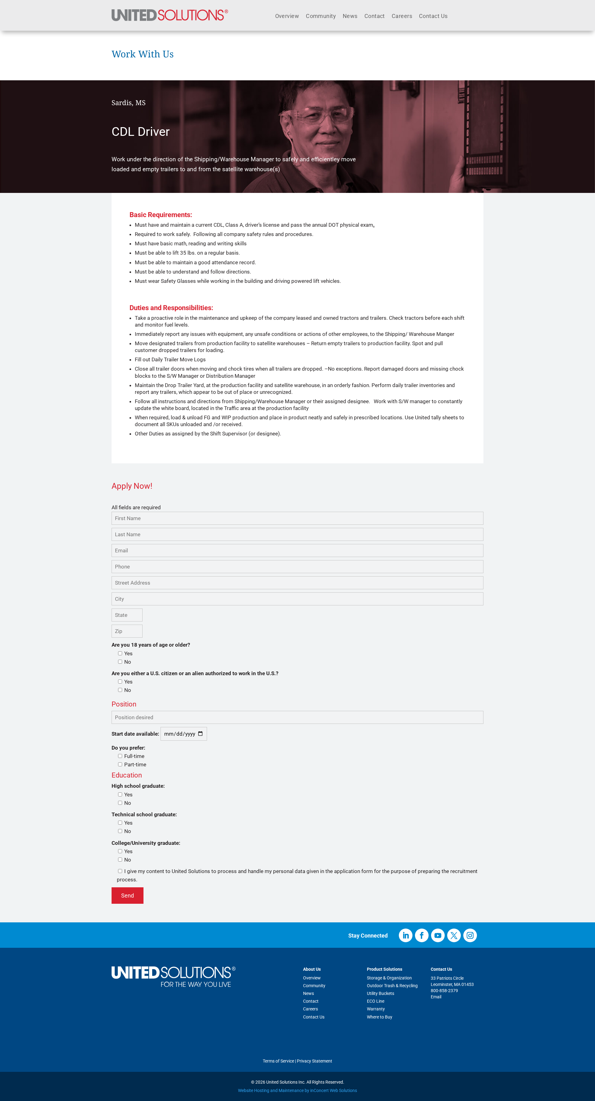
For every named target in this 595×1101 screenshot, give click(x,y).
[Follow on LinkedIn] (405, 935)
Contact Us (433, 16)
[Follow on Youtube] (438, 935)
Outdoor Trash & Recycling (392, 985)
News (350, 16)
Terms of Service (278, 1061)
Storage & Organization (389, 977)
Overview (287, 16)
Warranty (376, 1008)
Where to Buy (379, 1016)
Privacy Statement (314, 1061)
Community (321, 16)
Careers (402, 16)
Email (436, 996)
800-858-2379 (444, 990)
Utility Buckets (380, 993)
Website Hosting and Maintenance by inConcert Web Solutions (297, 1090)
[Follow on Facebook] (422, 935)
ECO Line (375, 1001)
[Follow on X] (454, 935)
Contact (374, 16)
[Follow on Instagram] (470, 935)
